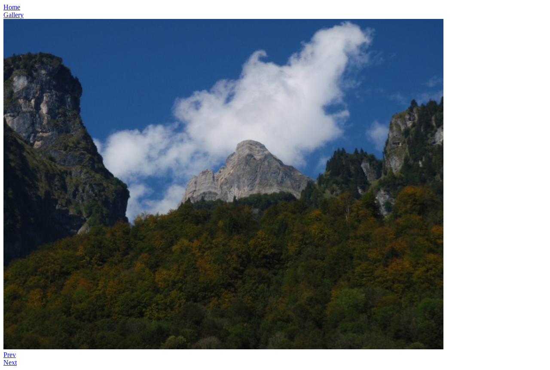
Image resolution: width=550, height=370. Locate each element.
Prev (9, 354)
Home (11, 7)
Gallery (13, 14)
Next (10, 362)
